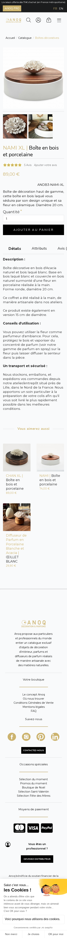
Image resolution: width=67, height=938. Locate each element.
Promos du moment (33, 783)
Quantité (11, 212)
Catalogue (25, 38)
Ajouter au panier (33, 230)
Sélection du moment (33, 779)
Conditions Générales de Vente (34, 702)
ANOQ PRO (12, 8)
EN (61, 8)
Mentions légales (34, 707)
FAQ (33, 710)
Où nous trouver (33, 698)
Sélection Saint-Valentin (33, 791)
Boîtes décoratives (47, 38)
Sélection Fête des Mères (33, 795)
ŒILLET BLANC (16, 548)
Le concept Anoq (33, 694)
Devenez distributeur (37, 859)
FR (55, 8)
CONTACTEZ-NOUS (33, 750)
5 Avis (27, 165)
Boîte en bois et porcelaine (15, 482)
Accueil (10, 38)
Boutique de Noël (33, 787)
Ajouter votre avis (45, 165)
